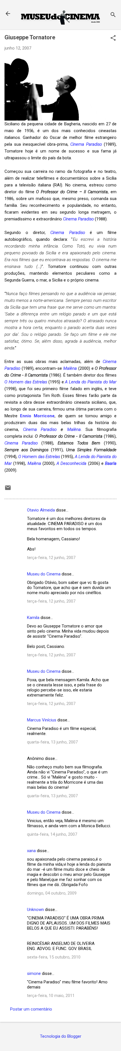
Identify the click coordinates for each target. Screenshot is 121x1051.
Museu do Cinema (43, 574)
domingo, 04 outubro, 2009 (52, 893)
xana (31, 850)
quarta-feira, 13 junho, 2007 (52, 742)
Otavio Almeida (41, 510)
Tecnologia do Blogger (60, 1036)
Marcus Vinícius (41, 720)
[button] (113, 38)
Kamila (33, 617)
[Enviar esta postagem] (8, 489)
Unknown (35, 909)
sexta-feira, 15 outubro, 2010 (53, 957)
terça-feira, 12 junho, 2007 (51, 557)
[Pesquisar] (113, 15)
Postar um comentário (31, 1009)
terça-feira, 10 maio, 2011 (51, 995)
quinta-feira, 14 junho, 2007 (52, 834)
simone (34, 973)
